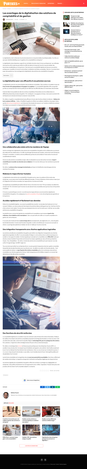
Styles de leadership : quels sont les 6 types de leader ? (73, 81)
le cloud (20, 346)
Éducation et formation (38, 3)
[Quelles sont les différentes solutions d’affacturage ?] (51, 411)
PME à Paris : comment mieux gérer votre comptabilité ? (10, 437)
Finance (60, 3)
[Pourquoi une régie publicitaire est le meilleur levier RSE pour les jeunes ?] (66, 17)
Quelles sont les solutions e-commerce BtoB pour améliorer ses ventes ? (30, 420)
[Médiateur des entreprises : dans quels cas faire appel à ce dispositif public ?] (66, 24)
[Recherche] (83, 3)
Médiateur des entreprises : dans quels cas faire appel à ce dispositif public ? (77, 24)
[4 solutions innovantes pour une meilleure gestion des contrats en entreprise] (12, 411)
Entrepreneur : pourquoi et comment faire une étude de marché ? (73, 71)
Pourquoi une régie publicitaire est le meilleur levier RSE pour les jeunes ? (77, 17)
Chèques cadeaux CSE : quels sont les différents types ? (73, 86)
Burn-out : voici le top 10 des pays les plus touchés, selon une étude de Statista (74, 45)
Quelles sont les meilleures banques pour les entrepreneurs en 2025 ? (74, 66)
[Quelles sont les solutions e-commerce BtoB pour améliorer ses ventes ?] (31, 411)
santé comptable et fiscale (33, 194)
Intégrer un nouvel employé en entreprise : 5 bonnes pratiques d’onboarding (72, 92)
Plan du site (53, 464)
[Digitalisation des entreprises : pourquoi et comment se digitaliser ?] (51, 430)
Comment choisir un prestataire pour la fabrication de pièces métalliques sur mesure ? (77, 32)
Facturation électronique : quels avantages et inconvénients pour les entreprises (73, 51)
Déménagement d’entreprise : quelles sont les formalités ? (74, 76)
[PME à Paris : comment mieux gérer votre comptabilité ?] (12, 430)
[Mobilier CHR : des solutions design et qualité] (31, 430)
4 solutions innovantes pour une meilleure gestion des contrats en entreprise (11, 420)
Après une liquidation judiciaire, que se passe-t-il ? (74, 61)
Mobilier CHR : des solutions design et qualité (29, 437)
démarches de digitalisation (14, 103)
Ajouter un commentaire (31, 445)
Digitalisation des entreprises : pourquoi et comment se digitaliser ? (50, 438)
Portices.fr (5, 8)
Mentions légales (63, 464)
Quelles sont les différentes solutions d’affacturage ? (49, 419)
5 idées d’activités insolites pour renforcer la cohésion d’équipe (72, 56)
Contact (57, 464)
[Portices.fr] (11, 3)
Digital (26, 3)
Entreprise (51, 3)
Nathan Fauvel (10, 19)
